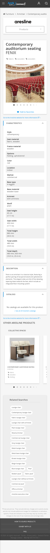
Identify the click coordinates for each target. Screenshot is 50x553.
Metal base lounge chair (20, 453)
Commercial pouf (18, 484)
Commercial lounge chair (21, 438)
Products (23, 29)
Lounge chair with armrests (21, 423)
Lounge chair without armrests (22, 479)
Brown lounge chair (19, 458)
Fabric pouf (29, 474)
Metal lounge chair (18, 448)
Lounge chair (16, 407)
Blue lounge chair (18, 469)
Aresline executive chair (20, 494)
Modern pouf (16, 474)
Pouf (29, 469)
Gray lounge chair (18, 443)
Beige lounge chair (18, 463)
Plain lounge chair (18, 428)
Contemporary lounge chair (21, 412)
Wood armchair (17, 433)
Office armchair (17, 489)
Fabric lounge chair (18, 418)
